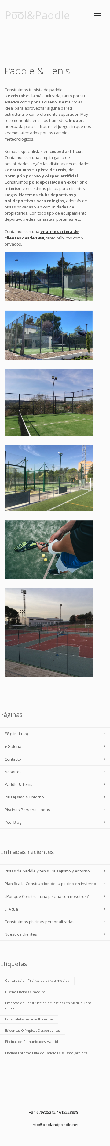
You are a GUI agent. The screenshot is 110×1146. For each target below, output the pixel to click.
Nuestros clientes (21, 934)
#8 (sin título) (16, 733)
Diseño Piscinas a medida (25, 992)
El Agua (11, 909)
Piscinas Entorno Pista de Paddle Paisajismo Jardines (46, 1053)
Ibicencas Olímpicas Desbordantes (32, 1030)
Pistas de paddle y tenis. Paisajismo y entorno (47, 871)
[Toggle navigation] (98, 15)
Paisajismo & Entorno (24, 797)
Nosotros (13, 772)
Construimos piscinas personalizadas (40, 921)
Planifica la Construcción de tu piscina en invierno (50, 883)
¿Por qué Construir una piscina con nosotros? (47, 896)
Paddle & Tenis (18, 784)
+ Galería (13, 746)
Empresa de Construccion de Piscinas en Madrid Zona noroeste (48, 1005)
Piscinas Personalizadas (27, 809)
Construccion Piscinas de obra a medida (37, 980)
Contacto (13, 759)
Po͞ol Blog (13, 822)
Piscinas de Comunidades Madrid (31, 1041)
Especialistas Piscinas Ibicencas (29, 1019)
